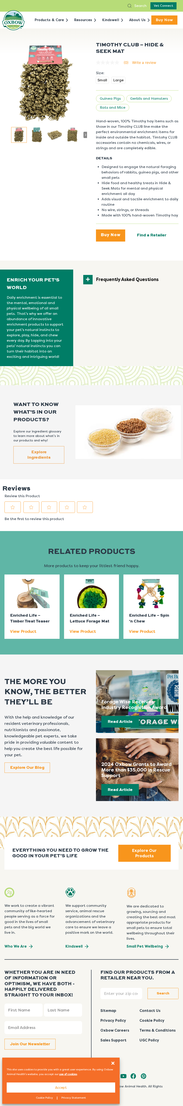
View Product (23, 631)
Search (140, 6)
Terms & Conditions (157, 1030)
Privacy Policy (113, 1020)
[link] (114, 62)
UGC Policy (149, 1040)
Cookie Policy (44, 1097)
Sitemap (108, 1011)
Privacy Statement (73, 1097)
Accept (61, 1088)
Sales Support (113, 1040)
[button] (113, 1063)
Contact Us (149, 1011)
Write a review (144, 62)
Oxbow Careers (114, 1030)
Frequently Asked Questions (127, 279)
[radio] (102, 80)
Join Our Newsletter (30, 1044)
